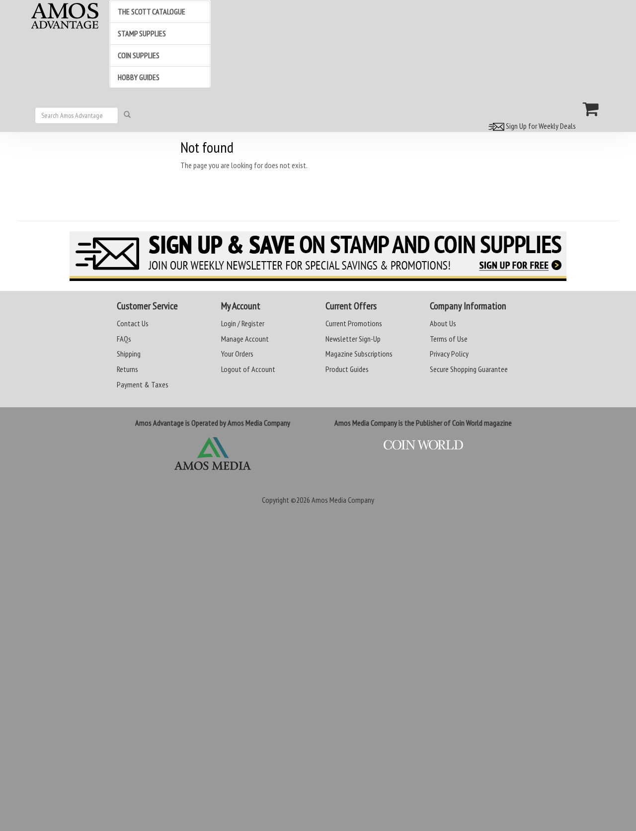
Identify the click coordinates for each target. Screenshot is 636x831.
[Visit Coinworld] (423, 445)
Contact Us (133, 323)
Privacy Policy (449, 354)
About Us (443, 323)
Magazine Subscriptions (359, 354)
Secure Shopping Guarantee (469, 369)
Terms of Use (449, 339)
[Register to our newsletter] (318, 256)
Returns (127, 369)
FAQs (124, 339)
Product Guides (347, 369)
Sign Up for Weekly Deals (540, 126)
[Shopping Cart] (591, 109)
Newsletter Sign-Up (353, 339)
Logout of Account (248, 369)
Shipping (129, 354)
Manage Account (245, 339)
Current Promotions (353, 323)
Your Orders (237, 354)
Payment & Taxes (142, 384)
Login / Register (242, 323)
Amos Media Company (343, 500)
